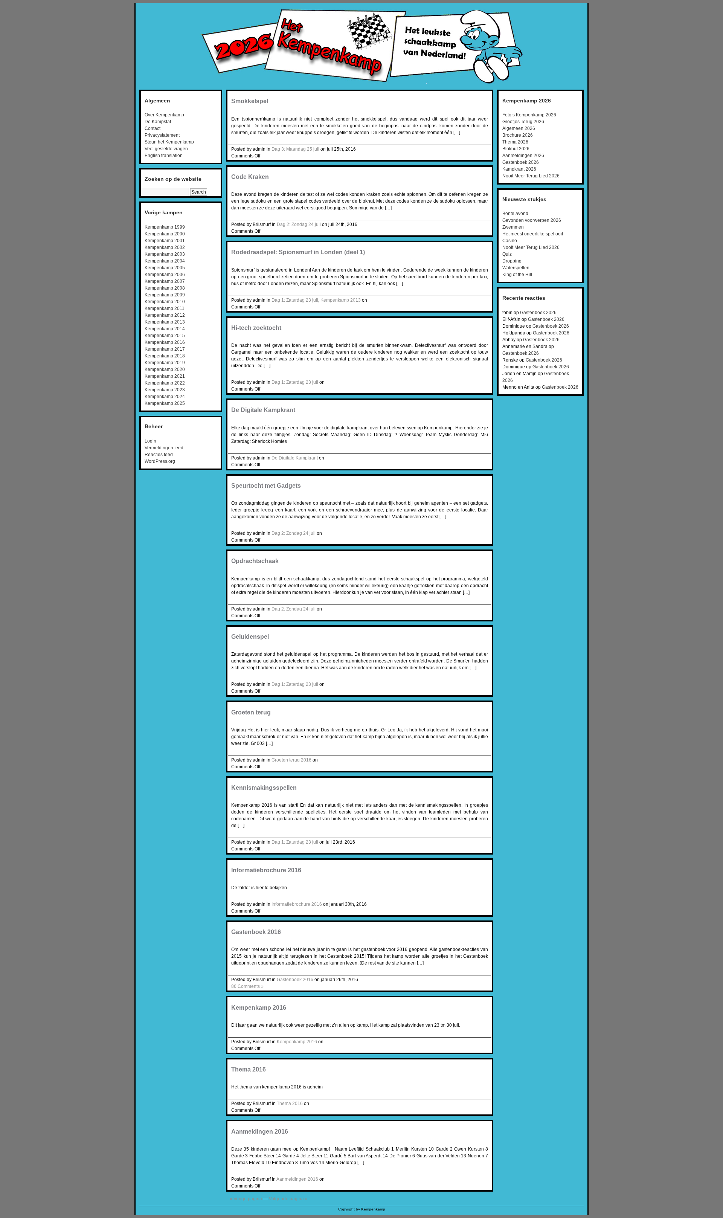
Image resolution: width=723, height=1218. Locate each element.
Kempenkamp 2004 (165, 261)
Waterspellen (515, 267)
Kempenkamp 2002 (165, 247)
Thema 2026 (515, 142)
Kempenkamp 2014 (165, 328)
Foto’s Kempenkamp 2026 (529, 115)
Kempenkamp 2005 (165, 267)
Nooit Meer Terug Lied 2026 (531, 176)
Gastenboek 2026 (520, 162)
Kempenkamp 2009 (165, 295)
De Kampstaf (158, 121)
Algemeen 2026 (518, 128)
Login (150, 441)
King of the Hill (517, 274)
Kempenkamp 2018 (165, 356)
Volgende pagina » (288, 1198)
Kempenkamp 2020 (165, 369)
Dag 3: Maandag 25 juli (295, 149)
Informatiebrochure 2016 (266, 870)
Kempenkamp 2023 (165, 389)
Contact (152, 128)
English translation (164, 155)
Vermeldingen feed (164, 447)
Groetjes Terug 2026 (523, 121)
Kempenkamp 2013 (165, 322)
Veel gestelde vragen (166, 148)
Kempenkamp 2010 (165, 301)
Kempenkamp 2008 (165, 288)
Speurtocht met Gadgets (266, 485)
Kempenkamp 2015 (165, 335)
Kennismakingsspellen (264, 788)
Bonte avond (515, 213)
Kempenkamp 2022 (165, 383)
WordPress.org (160, 461)
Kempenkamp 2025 (165, 403)
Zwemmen (513, 227)
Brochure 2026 (517, 135)
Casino (509, 240)
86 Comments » (247, 986)
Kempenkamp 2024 (165, 396)
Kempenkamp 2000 (165, 234)
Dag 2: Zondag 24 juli (299, 224)
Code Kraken (250, 177)
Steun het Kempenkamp (169, 142)
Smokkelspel (249, 101)
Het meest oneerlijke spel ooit (532, 234)
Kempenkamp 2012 (165, 315)
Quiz (507, 254)
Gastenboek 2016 (256, 932)
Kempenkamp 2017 (165, 349)
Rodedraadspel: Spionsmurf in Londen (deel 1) (298, 252)
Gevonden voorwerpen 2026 (531, 220)
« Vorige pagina (246, 1198)
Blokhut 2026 (515, 148)
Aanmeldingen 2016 (259, 1131)
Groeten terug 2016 (291, 760)
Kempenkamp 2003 (165, 254)
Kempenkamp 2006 (165, 274)
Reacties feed (159, 454)
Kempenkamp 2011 (165, 308)
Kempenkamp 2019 (165, 362)
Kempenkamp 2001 (165, 240)
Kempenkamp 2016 (165, 342)
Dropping (512, 261)
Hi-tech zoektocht (256, 328)
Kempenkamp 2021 (165, 376)
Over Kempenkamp (164, 115)
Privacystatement (162, 135)
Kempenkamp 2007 (165, 281)
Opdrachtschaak (255, 561)
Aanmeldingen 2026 (523, 155)
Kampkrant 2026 (519, 169)
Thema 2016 (248, 1069)
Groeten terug (251, 712)
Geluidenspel (250, 636)
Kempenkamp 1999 (165, 227)
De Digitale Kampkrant (263, 410)
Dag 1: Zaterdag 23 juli (295, 300)
